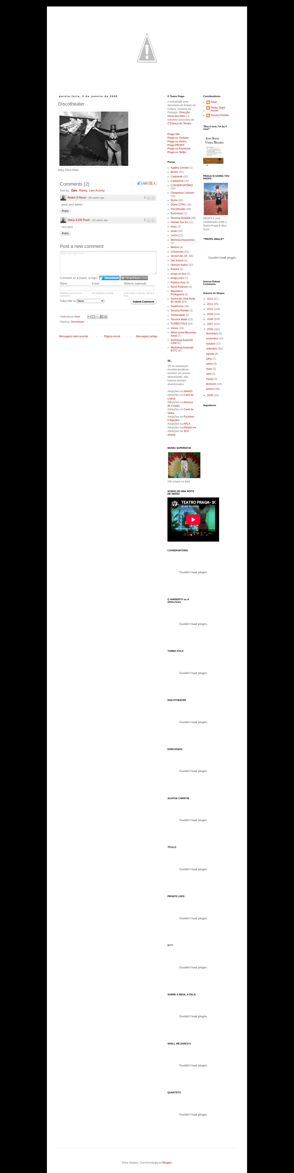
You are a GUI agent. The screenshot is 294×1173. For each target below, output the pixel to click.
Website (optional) (135, 283)
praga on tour (178, 273)
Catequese (177, 180)
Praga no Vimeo (176, 141)
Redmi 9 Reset (77, 197)
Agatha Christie (180, 167)
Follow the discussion (153, 183)
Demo (174, 200)
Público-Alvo (178, 282)
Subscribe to (68, 301)
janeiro (210, 388)
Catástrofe (177, 176)
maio (209, 368)
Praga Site (173, 134)
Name (63, 283)
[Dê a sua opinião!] (93, 317)
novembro (212, 338)
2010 (210, 309)
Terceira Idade (179, 319)
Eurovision (177, 213)
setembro (212, 348)
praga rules (177, 278)
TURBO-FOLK (179, 323)
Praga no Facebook (178, 148)
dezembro (212, 333)
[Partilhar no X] (97, 317)
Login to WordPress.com (134, 278)
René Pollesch (179, 286)
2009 (210, 314)
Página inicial (112, 336)
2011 (210, 304)
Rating (83, 190)
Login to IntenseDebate (109, 278)
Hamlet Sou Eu (179, 222)
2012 (210, 298)
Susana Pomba (180, 310)
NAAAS (188, 391)
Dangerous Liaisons (182, 192)
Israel (174, 231)
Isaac (174, 226)
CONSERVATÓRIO (182, 185)
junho (210, 363)
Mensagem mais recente (73, 336)
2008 (210, 319)
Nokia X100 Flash (79, 220)
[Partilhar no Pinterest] (106, 317)
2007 (210, 324)
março (210, 379)
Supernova (177, 306)
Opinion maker (179, 264)
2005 (210, 395)
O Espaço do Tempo (179, 123)
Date (74, 190)
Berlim (174, 172)
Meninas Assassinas (183, 239)
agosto (210, 353)
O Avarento (177, 251)
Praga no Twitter (176, 152)
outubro (211, 343)
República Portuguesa (177, 293)
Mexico (175, 247)
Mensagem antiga (146, 336)
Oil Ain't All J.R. (179, 256)
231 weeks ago (96, 197)
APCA (186, 423)
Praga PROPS (175, 145)
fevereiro (211, 383)
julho (209, 358)
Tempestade (178, 315)
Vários (174, 328)
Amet (214, 102)
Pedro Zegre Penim (218, 109)
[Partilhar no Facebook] (101, 317)
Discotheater (77, 321)
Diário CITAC (178, 204)
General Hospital (180, 217)
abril (209, 373)
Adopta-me (189, 427)
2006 (210, 329)
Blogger (167, 1162)
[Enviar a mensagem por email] (89, 317)
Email (95, 283)
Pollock (175, 269)
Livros (174, 235)
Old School (177, 260)
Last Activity (97, 190)
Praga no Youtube (178, 137)
